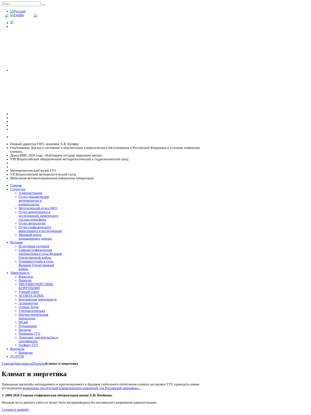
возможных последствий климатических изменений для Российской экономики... (81, 388)
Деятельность (23, 363)
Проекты (39, 363)
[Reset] (43, 4)
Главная (7, 363)
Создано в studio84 (15, 409)
